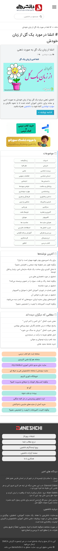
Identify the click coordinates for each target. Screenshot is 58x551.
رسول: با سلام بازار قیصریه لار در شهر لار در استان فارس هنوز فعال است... (31, 480)
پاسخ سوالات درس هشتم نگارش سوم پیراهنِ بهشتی (35, 325)
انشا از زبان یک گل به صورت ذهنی (35, 50)
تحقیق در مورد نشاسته (47, 285)
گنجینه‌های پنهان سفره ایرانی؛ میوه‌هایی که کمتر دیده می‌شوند (31, 299)
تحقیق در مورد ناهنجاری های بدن (42, 276)
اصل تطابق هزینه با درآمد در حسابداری (40, 335)
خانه (56, 27)
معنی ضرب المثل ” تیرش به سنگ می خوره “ (38, 330)
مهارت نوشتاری (47, 54)
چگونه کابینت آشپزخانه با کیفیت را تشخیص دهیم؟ (36, 304)
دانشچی (27, 106)
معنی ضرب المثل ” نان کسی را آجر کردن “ (39, 321)
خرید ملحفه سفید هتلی (46, 344)
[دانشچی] (29, 8)
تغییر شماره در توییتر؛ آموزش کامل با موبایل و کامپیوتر (34, 290)
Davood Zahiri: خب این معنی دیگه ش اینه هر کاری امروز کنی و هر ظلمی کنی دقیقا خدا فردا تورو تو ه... (30, 487)
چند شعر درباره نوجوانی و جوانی (43, 339)
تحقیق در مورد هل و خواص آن (43, 295)
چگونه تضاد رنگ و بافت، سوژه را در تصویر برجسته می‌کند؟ (32, 281)
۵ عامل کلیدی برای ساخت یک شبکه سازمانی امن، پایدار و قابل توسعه (31, 271)
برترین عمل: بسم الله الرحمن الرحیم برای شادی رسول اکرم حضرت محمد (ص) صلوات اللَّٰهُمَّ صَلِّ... (31, 501)
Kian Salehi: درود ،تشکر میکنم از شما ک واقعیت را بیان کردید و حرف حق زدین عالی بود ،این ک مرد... (31, 494)
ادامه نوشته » (45, 112)
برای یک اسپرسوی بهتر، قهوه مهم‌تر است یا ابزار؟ (36, 260)
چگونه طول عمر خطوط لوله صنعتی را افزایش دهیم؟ (35, 264)
